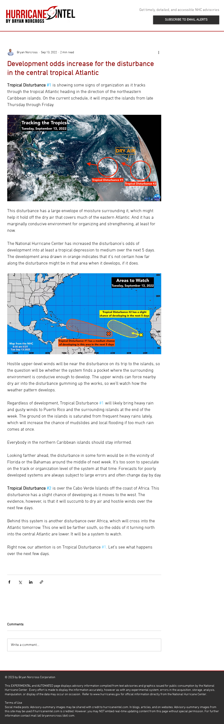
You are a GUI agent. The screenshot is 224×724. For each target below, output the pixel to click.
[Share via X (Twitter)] (20, 582)
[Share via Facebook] (9, 582)
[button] (186, 19)
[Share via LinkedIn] (31, 582)
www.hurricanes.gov (106, 694)
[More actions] (158, 52)
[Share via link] (41, 582)
